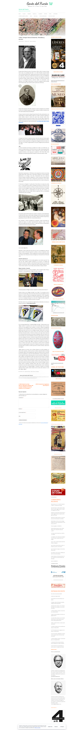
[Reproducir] (52, 376)
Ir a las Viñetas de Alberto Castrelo (58, 398)
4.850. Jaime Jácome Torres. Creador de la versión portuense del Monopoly (58, 557)
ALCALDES (24, 13)
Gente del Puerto (24, 9)
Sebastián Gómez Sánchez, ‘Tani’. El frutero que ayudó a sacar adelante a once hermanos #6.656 (58, 607)
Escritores (33, 371)
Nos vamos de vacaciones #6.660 (56, 593)
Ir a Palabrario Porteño (54, 563)
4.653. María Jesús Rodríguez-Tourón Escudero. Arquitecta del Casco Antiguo (58, 538)
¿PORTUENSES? (55, 13)
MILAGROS (34, 13)
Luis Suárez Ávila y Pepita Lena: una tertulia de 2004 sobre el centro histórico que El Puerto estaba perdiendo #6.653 (58, 619)
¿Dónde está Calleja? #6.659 (55, 596)
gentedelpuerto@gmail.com (55, 676)
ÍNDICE (20, 13)
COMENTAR (29, 13)
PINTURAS (45, 13)
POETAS (50, 13)
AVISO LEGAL (20, 424)
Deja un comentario (33, 41)
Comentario (21, 397)
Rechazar (56, 726)
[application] (58, 373)
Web (19, 416)
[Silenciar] (62, 376)
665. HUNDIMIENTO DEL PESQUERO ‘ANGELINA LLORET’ (57, 529)
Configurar (62, 726)
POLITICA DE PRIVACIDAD (44, 422)
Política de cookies (37, 727)
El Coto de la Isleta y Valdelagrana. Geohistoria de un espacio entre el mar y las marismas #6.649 (58, 635)
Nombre (20, 408)
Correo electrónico (22, 412)
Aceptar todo (50, 726)
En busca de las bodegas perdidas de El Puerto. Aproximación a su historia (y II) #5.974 (58, 522)
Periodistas (37, 371)
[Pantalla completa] (64, 376)
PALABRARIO (40, 13)
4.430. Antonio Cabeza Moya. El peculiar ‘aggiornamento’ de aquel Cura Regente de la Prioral (58, 509)
